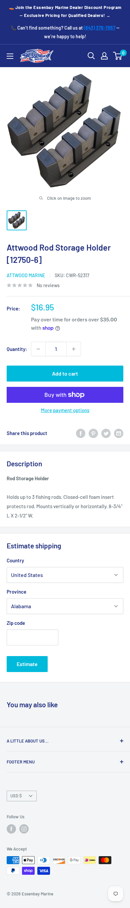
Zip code (16, 623)
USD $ (16, 795)
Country (15, 560)
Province (16, 592)
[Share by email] (118, 433)
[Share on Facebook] (80, 433)
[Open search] (91, 55)
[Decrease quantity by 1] (38, 349)
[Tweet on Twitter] (106, 433)
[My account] (104, 55)
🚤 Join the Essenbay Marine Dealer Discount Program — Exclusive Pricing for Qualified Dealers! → (65, 11)
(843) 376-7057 (99, 28)
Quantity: (17, 349)
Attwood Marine (26, 275)
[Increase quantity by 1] (74, 349)
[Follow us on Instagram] (24, 829)
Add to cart (65, 373)
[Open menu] (10, 56)
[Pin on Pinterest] (93, 433)
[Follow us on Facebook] (11, 829)
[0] (118, 56)
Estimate (27, 664)
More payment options (65, 410)
